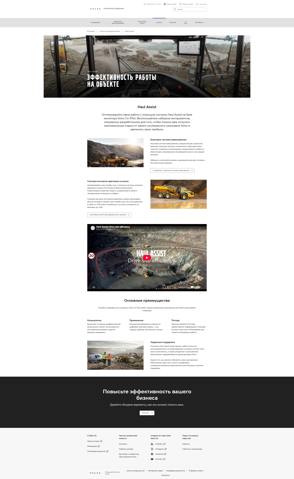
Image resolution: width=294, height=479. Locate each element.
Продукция (95, 22)
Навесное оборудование (118, 22)
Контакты (199, 22)
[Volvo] (94, 9)
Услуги (159, 22)
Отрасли (172, 22)
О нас (185, 22)
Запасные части (142, 22)
